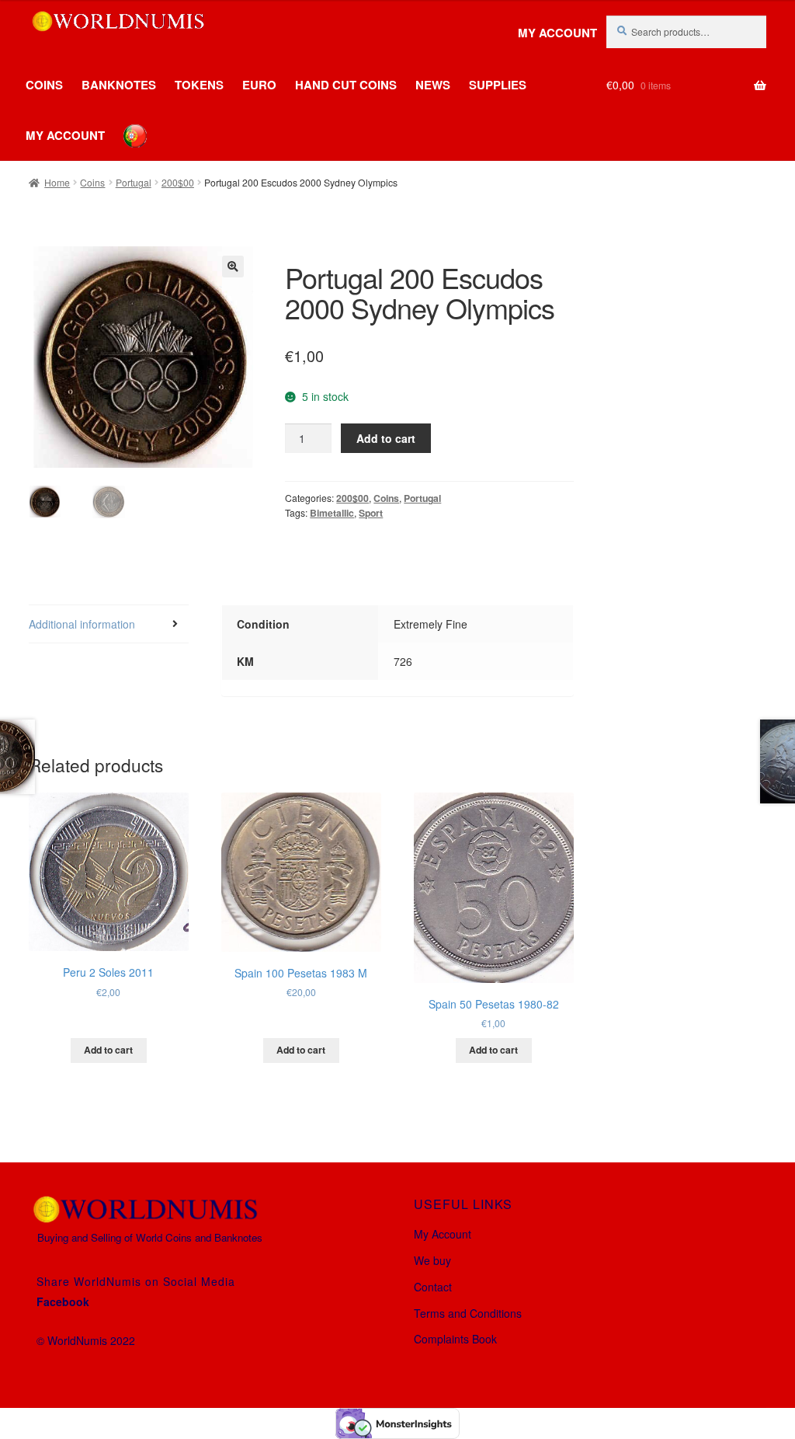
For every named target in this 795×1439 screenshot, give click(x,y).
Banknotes (119, 84)
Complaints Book (455, 1339)
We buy (432, 1260)
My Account (557, 33)
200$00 (177, 182)
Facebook (62, 1301)
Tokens (199, 84)
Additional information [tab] (82, 624)
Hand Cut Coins (346, 84)
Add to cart (385, 438)
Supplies (497, 84)
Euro (259, 84)
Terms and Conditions (468, 1313)
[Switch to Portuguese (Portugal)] (123, 124)
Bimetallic (332, 513)
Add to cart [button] (108, 1050)
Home (57, 182)
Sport (371, 513)
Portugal (133, 182)
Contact (433, 1286)
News (432, 84)
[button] (233, 266)
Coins (44, 84)
